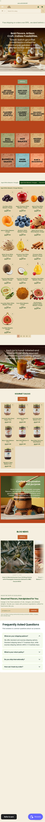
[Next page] (29, 336)
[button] (43, 11)
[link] (22, 82)
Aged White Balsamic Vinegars (9, 182)
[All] (3, 11)
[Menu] (2, 7)
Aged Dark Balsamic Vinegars (28, 182)
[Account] (38, 7)
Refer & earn (9, 817)
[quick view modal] (12, 192)
